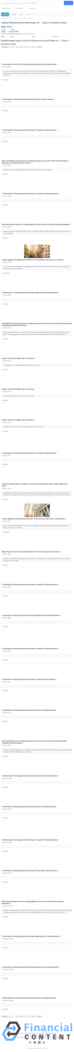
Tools (28, 14)
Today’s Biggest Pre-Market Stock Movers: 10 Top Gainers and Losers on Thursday (33, 260)
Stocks (13, 14)
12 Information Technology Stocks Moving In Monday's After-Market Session (31, 967)
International (23, 18)
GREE (8, 26)
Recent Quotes (6, 8)
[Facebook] (35, 1043)
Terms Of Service (54, 1037)
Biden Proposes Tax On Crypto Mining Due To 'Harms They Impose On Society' (32, 552)
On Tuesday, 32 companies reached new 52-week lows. (22, 365)
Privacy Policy (42, 1037)
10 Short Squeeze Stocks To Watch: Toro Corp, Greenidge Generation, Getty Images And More (34, 485)
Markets (5, 14)
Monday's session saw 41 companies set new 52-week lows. (23, 426)
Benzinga (6, 79)
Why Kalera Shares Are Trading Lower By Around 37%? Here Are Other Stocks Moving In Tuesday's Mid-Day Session (34, 742)
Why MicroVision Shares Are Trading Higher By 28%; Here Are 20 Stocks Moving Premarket (36, 224)
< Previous (4, 47)
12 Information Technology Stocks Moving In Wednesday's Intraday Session (31, 293)
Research (55, 36)
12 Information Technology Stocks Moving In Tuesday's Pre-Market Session (30, 584)
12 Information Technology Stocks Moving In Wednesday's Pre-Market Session (32, 615)
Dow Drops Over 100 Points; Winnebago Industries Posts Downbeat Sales (30, 64)
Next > (40, 47)
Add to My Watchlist (28, 34)
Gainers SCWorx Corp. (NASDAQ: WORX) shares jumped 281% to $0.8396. (27, 170)
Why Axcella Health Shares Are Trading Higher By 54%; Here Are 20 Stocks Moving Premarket (32, 902)
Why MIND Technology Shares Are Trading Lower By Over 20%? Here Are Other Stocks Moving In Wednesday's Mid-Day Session (37, 324)
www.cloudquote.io (50, 1033)
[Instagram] (44, 1043)
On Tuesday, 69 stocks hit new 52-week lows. (18, 396)
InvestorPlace (6, 273)
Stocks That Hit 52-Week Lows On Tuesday (19, 358)
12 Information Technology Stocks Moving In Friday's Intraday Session (28, 99)
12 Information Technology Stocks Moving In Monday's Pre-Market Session (30, 776)
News (10, 18)
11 (35, 47)
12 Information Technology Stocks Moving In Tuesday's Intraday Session (29, 679)
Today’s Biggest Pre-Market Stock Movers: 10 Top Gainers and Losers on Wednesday (34, 519)
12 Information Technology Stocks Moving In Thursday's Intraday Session (30, 130)
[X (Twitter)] (30, 1043)
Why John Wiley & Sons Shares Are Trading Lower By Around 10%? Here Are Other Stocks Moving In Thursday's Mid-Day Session (35, 162)
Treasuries (31, 18)
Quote (13, 36)
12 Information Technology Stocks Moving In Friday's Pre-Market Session (30, 710)
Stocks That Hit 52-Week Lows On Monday (18, 420)
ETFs (21, 14)
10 (32, 47)
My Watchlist (19, 8)
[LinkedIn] (39, 1043)
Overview (5, 18)
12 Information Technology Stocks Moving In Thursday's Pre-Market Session (31, 194)
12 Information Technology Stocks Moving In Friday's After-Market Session (30, 871)
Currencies (16, 18)
